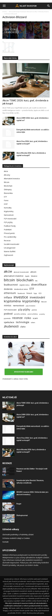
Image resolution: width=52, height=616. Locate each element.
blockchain (25, 280)
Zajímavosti (8, 255)
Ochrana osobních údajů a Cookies (16, 538)
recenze (17, 318)
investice (21, 297)
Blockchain (8, 186)
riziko (27, 318)
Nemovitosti (9, 215)
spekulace (9, 322)
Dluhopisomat (22, 515)
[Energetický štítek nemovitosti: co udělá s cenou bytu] (8, 132)
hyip (35, 293)
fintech (29, 293)
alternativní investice (13, 276)
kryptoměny (31, 301)
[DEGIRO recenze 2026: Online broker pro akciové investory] (8, 495)
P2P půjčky (8, 222)
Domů (4, 12)
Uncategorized (9, 248)
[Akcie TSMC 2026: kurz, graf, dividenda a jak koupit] (26, 80)
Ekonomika (8, 193)
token (33, 322)
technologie (22, 322)
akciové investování (21, 272)
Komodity (7, 208)
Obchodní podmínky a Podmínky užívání (17, 534)
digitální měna (24, 285)
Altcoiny (7, 175)
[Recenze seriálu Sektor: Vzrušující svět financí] (8, 472)
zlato (23, 326)
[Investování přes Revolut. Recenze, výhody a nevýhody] (8, 483)
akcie (8, 271)
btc (36, 281)
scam (35, 318)
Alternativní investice (12, 178)
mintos (7, 305)
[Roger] (8, 507)
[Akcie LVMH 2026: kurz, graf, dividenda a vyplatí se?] (8, 121)
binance (34, 276)
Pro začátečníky (10, 237)
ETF (5, 197)
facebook (21, 293)
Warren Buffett (9, 251)
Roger (18, 504)
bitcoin (9, 280)
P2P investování (10, 218)
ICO (40, 293)
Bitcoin (6, 182)
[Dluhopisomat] (8, 518)
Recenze (7, 240)
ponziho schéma (20, 314)
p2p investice (30, 306)
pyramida (7, 318)
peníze (34, 310)
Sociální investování (11, 244)
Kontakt (5, 542)
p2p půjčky (24, 309)
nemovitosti (18, 305)
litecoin (44, 302)
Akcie (6, 171)
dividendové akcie (21, 289)
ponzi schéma (33, 314)
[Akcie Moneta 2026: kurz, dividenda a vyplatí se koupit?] (8, 156)
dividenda (8, 289)
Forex (6, 200)
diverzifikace (39, 284)
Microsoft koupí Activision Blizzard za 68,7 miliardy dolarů (29, 12)
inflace (8, 297)
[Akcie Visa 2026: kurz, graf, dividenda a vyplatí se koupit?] (8, 144)
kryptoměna (12, 301)
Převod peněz (9, 233)
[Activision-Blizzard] (26, 38)
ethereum (10, 293)
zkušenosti (11, 326)
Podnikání (7, 229)
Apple (27, 276)
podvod (8, 313)
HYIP (6, 204)
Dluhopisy (8, 189)
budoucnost (11, 284)
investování (37, 297)
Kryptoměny (8, 211)
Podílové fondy (10, 226)
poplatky (42, 314)
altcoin (33, 272)
